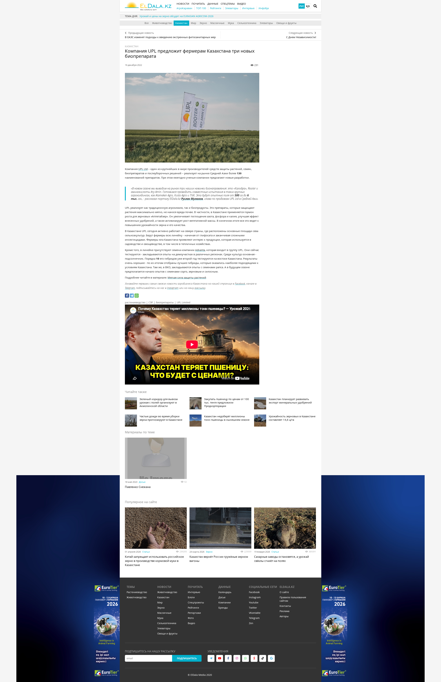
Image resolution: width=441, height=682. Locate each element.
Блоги (191, 597)
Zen (251, 623)
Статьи (146, 551)
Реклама (284, 611)
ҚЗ (308, 6)
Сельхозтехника (246, 23)
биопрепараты (165, 302)
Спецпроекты (196, 602)
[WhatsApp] (137, 296)
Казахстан (181, 23)
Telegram (130, 288)
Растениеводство (137, 592)
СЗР (150, 302)
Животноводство (162, 23)
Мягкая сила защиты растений (187, 277)
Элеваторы (266, 23)
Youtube (253, 602)
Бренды (223, 607)
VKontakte (254, 612)
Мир (193, 23)
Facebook (240, 283)
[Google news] (271, 658)
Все (147, 23)
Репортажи (194, 612)
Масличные (217, 23)
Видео (191, 623)
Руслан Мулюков (192, 199)
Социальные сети (263, 587)
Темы (131, 587)
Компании (224, 602)
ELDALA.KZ (287, 587)
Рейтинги (193, 607)
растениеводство (135, 302)
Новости (164, 587)
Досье (142, 481)
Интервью (194, 592)
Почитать (195, 587)
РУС (301, 6)
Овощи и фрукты (286, 23)
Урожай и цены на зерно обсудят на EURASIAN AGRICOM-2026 (176, 16)
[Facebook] (127, 296)
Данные (224, 587)
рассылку (200, 288)
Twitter (253, 607)
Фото (191, 618)
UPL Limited (183, 302)
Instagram (172, 288)
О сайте (284, 592)
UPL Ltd (143, 169)
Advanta (200, 250)
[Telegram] (132, 296)
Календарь (224, 592)
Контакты (285, 606)
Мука (231, 23)
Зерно (203, 23)
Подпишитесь (187, 658)
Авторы (284, 616)
